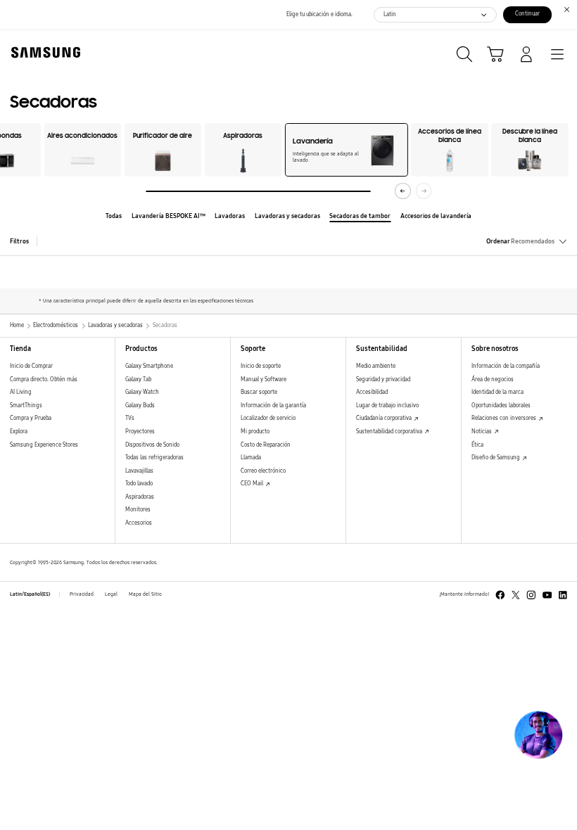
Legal (111, 594)
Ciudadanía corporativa (384, 418)
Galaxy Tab (138, 379)
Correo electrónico (263, 471)
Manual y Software (263, 379)
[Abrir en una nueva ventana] (500, 595)
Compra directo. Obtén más (43, 379)
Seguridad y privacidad (383, 379)
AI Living (21, 392)
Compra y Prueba (30, 418)
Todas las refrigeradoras (154, 457)
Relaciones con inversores (504, 418)
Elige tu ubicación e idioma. (319, 14)
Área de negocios (492, 379)
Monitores (138, 509)
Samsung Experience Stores (44, 445)
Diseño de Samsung (496, 457)
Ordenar (520, 241)
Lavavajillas (139, 471)
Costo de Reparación (266, 445)
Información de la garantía (273, 405)
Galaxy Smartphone (149, 366)
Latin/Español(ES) (30, 594)
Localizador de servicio (268, 418)
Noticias (482, 431)
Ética (477, 445)
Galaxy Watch (142, 392)
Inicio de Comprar (31, 366)
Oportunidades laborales (501, 405)
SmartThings (26, 405)
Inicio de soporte (261, 366)
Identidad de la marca (497, 392)
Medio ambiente (375, 366)
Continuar (527, 14)
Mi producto (255, 431)
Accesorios (138, 523)
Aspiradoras (139, 497)
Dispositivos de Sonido (152, 445)
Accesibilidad (372, 392)
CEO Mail (253, 483)
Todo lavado (139, 483)
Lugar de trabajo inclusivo (387, 405)
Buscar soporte (259, 392)
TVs (129, 418)
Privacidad (82, 594)
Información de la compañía (505, 366)
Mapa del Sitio (145, 594)
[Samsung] (43, 52)
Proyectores (140, 431)
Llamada (251, 457)
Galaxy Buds (140, 405)
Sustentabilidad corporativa (390, 431)
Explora (18, 431)
